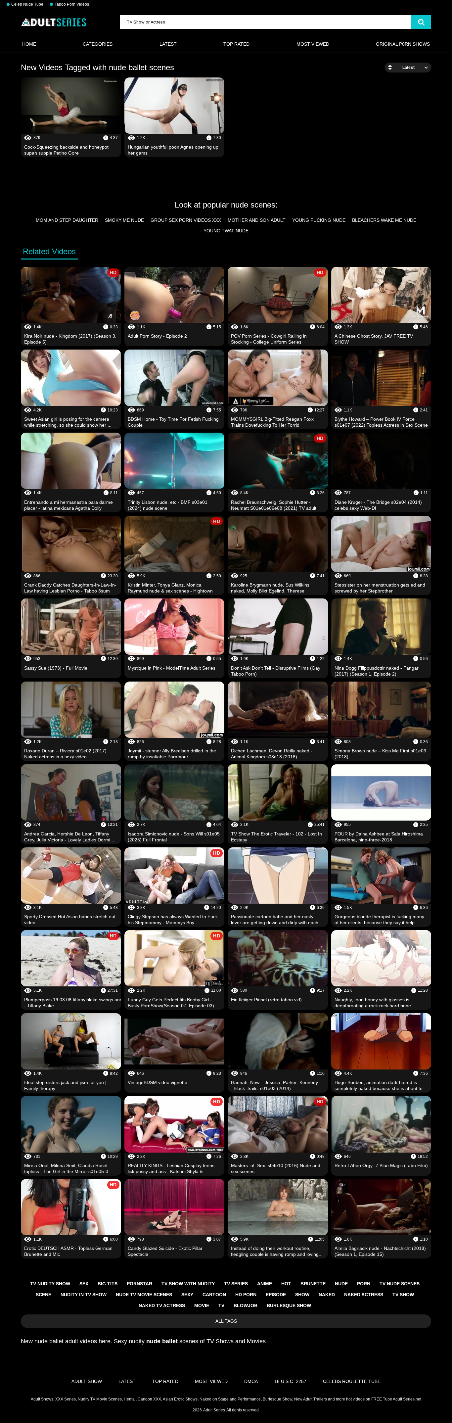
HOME (29, 44)
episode (276, 1294)
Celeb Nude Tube (27, 4)
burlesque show (289, 1305)
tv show (403, 1294)
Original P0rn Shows (403, 44)
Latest (168, 44)
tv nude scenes (400, 1283)
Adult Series (214, 1410)
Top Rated (236, 44)
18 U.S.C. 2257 (290, 1381)
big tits (107, 1283)
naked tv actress (162, 1305)
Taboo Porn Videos (72, 4)
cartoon (214, 1294)
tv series (236, 1283)
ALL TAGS (226, 1321)
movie (201, 1305)
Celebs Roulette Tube (352, 1381)
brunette (313, 1283)
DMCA (251, 1381)
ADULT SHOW (86, 1381)
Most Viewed (312, 44)
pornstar (139, 1283)
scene (43, 1294)
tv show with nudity (188, 1283)
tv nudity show (50, 1283)
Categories (98, 44)
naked (327, 1294)
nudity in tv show (84, 1294)
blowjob (245, 1305)
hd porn (245, 1294)
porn (363, 1283)
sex (83, 1283)
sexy (187, 1294)
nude (341, 1283)
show (302, 1294)
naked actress (363, 1294)
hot (286, 1283)
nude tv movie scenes (144, 1294)
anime (264, 1283)
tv (221, 1305)
